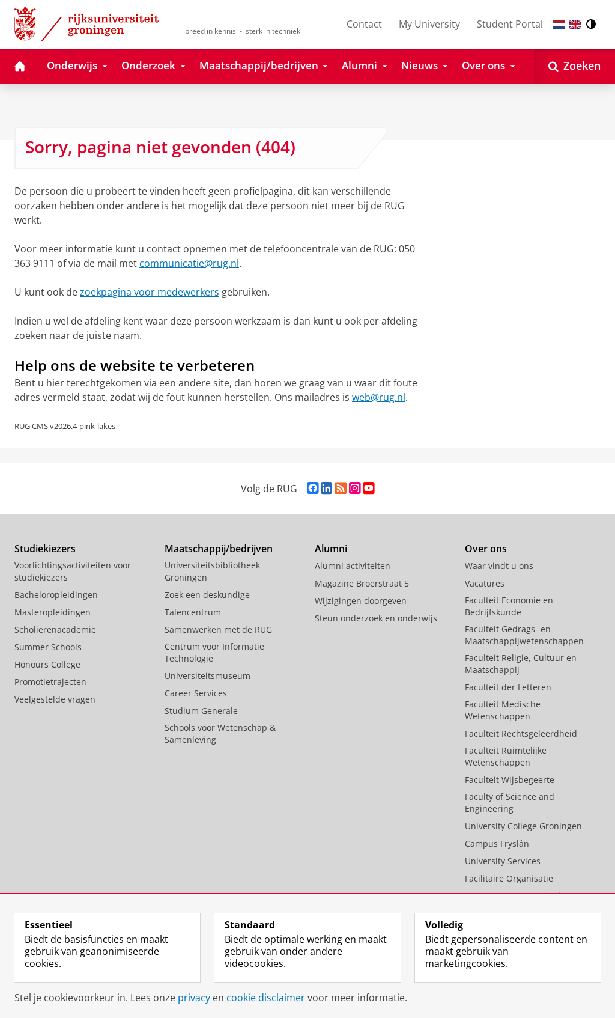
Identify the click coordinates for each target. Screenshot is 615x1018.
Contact (364, 24)
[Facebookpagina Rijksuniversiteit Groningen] (312, 488)
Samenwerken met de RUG (218, 629)
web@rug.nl (378, 397)
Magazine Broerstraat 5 (362, 583)
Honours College (47, 664)
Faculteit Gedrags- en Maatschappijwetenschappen (524, 635)
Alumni (331, 549)
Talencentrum (193, 612)
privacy (194, 998)
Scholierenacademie (55, 629)
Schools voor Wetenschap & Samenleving (220, 733)
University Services (503, 861)
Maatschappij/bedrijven (219, 549)
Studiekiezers (45, 549)
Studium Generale (201, 710)
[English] (575, 24)
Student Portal (510, 24)
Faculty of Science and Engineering (509, 802)
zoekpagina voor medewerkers (149, 292)
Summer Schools (48, 647)
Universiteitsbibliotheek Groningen (212, 571)
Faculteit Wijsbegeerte (509, 779)
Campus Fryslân (497, 843)
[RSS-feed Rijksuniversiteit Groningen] (341, 488)
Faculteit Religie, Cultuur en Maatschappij (521, 663)
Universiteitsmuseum (207, 675)
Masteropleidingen (52, 612)
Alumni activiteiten (352, 565)
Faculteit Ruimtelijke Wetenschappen (506, 756)
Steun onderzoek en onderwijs (376, 618)
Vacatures (484, 583)
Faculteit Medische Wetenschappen (503, 710)
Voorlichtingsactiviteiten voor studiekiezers (72, 571)
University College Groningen (523, 826)
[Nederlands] (559, 24)
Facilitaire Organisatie (509, 878)
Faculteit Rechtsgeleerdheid (521, 733)
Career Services (196, 693)
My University (429, 24)
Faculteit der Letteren (508, 687)
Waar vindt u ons (499, 565)
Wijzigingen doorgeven (361, 600)
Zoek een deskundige (207, 594)
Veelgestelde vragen (54, 699)
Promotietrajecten (50, 681)
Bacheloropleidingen (56, 594)
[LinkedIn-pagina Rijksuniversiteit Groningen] (326, 488)
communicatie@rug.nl (189, 263)
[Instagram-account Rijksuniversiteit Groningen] (354, 488)
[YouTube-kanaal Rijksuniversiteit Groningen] (368, 488)
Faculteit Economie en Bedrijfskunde (509, 606)
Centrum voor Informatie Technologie (214, 652)
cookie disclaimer (265, 998)
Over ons (486, 549)
